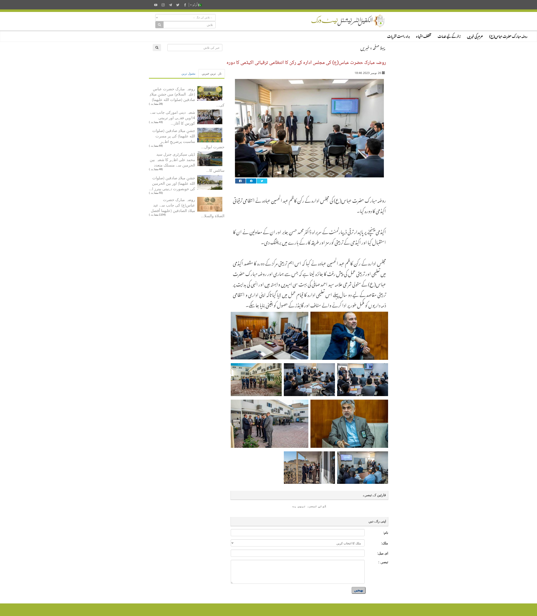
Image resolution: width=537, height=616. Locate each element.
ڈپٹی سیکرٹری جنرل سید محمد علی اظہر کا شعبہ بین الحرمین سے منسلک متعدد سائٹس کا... (187, 162)
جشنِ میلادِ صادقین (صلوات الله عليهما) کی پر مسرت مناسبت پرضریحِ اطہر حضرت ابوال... (188, 138)
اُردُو (195, 4)
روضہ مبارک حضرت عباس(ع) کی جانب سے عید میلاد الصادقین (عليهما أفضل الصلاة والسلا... (187, 207)
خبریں (364, 47)
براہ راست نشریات (398, 35)
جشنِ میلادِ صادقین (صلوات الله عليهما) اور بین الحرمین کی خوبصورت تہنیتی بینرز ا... (172, 183)
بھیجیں (358, 590)
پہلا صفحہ (379, 47)
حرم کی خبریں (475, 35)
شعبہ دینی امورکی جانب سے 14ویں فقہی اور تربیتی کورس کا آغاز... (172, 117)
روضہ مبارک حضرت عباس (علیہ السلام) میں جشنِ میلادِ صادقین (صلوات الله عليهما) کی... (187, 96)
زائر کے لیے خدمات (449, 35)
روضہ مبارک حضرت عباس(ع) (508, 35)
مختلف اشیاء (423, 35)
